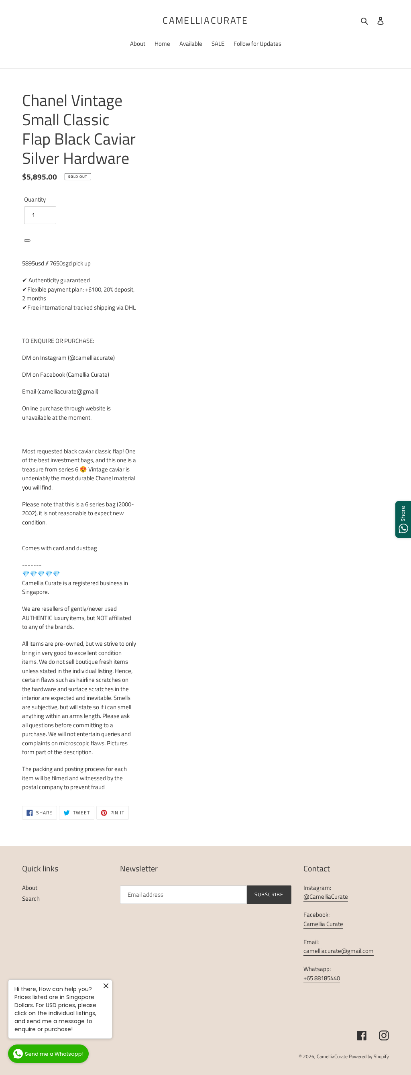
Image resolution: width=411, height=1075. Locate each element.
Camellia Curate (323, 923)
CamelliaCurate (205, 20)
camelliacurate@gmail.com (338, 950)
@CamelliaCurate (325, 896)
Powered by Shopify (369, 1056)
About (29, 887)
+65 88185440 (321, 978)
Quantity (35, 199)
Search (31, 898)
